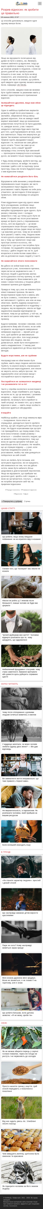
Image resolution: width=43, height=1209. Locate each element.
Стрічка (27, 501)
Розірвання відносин (29, 490)
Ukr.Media (21, 85)
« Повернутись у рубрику (12, 501)
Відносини (18, 494)
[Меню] (40, 3)
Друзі (26, 494)
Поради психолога (13, 490)
